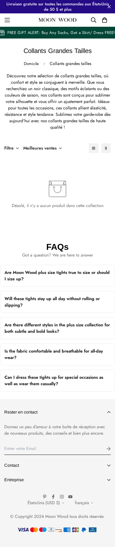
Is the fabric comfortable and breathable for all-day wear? (54, 356)
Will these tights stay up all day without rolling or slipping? (52, 304)
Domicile (31, 64)
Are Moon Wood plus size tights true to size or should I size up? (57, 278)
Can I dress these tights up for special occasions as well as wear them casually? (54, 383)
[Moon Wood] (57, 20)
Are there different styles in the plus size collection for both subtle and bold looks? (57, 330)
